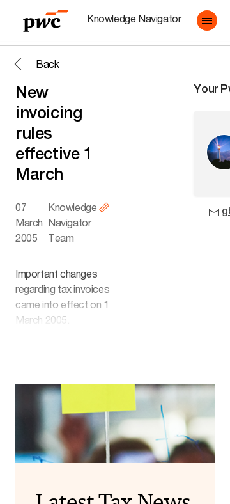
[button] (207, 20)
